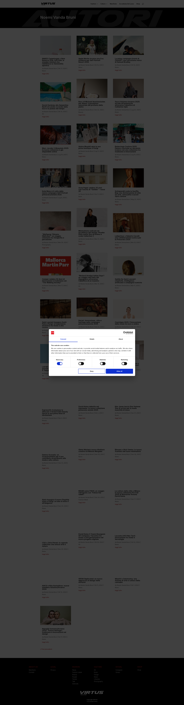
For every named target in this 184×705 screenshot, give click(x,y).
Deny (91, 371)
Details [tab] (92, 339)
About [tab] (121, 339)
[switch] (81, 363)
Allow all (119, 371)
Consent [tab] (63, 339)
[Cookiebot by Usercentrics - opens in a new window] (124, 332)
